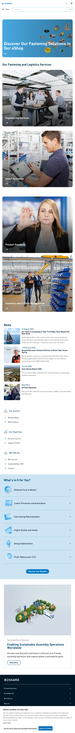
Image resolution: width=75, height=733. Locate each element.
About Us (7, 703)
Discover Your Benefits (38, 571)
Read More (14, 662)
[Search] (70, 9)
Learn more (7, 723)
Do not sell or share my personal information (20, 728)
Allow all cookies (45, 728)
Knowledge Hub (9, 693)
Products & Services (10, 688)
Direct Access (8, 698)
